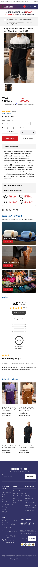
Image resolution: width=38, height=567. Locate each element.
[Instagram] (29, 523)
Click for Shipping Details (13, 185)
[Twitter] (14, 209)
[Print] (10, 209)
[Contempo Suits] (7, 6)
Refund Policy (5, 502)
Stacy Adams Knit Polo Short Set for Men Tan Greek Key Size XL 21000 (27, 408)
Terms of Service (29, 510)
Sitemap (4, 509)
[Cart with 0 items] (31, 6)
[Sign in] (27, 6)
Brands (26, 493)
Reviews (27, 491)
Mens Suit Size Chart (29, 499)
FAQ (3, 499)
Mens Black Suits (17, 496)
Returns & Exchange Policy (13, 190)
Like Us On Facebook (30, 508)
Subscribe (30, 476)
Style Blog (27, 496)
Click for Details (6, 527)
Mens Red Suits (17, 491)
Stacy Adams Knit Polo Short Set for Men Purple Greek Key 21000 (9, 408)
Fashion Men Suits (18, 498)
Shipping (4, 507)
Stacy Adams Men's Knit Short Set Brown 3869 (9, 446)
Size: (7, 120)
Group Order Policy (7, 504)
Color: (8, 128)
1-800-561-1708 (9, 542)
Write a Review (19, 313)
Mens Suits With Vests (17, 502)
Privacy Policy (5, 512)
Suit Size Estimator (30, 503)
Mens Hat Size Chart (30, 505)
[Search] (24, 6)
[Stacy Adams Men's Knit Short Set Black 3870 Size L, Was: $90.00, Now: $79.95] (28, 432)
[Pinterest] (17, 209)
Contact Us (5, 497)
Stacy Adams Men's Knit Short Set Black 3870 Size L (27, 446)
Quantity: (22, 128)
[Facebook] (3, 209)
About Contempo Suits (6, 493)
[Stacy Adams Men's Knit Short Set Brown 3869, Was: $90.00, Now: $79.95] (10, 432)
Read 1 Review (6, 113)
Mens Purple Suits (18, 493)
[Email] (7, 209)
